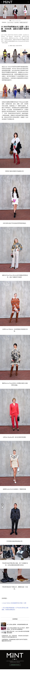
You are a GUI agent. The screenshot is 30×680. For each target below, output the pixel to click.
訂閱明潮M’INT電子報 (15, 664)
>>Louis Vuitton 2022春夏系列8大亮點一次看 (14, 603)
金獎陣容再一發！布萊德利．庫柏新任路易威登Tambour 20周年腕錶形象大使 (15, 636)
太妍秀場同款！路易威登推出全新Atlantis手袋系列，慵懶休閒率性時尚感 (15, 640)
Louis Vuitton (10, 22)
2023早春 (16, 22)
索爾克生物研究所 (23, 22)
